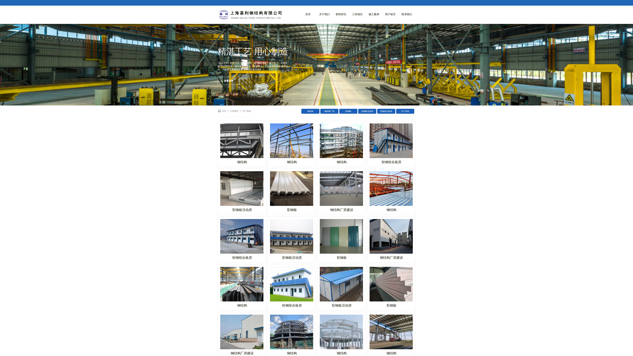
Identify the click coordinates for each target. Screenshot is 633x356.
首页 (308, 14)
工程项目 (357, 14)
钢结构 (310, 111)
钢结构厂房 (329, 111)
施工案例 (374, 14)
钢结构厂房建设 (341, 210)
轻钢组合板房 (386, 111)
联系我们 (407, 14)
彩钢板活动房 (367, 111)
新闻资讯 (341, 14)
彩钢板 (348, 111)
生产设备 (405, 111)
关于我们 (324, 14)
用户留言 (390, 14)
